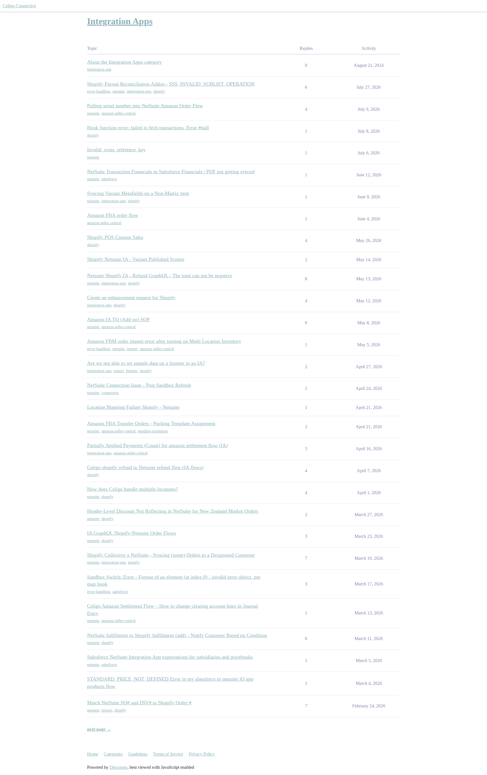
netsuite (118, 91)
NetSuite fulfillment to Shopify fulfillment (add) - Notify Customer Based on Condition (177, 635)
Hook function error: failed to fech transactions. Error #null (148, 127)
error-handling (98, 91)
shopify (159, 91)
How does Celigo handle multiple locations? (132, 489)
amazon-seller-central (118, 113)
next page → (99, 729)
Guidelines (137, 754)
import (132, 349)
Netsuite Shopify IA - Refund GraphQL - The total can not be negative (159, 275)
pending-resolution (153, 431)
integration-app (99, 69)
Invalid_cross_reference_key (116, 149)
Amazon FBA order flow (112, 215)
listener (132, 371)
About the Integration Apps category (124, 62)
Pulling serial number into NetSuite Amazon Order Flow (145, 105)
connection (110, 393)
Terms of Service (168, 754)
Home (92, 754)
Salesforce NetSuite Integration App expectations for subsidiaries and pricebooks (170, 657)
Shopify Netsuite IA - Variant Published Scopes (135, 259)
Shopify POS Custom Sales (115, 237)
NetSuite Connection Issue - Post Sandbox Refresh (139, 385)
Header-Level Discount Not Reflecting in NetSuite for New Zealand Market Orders (172, 511)
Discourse (118, 767)
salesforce (109, 179)
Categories (113, 754)
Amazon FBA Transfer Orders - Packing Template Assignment (151, 423)
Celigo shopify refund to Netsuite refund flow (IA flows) (145, 467)
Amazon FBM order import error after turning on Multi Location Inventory (164, 341)
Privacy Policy (202, 754)
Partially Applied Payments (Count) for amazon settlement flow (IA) (157, 445)
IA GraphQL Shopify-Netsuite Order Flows (131, 533)
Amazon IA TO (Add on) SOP (118, 319)
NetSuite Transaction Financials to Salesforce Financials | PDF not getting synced (170, 171)
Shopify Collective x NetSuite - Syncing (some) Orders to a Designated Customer (171, 555)
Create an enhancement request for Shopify (131, 297)
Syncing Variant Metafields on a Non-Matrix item (138, 193)
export (119, 371)
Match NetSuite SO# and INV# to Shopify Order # (139, 702)
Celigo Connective (19, 5)
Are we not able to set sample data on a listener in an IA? (146, 363)
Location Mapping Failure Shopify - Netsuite (133, 407)
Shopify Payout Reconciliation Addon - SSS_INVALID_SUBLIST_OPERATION (170, 84)
